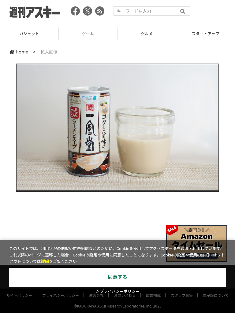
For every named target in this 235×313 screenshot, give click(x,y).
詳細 (45, 261)
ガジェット (29, 33)
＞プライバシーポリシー (118, 291)
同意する (117, 277)
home (22, 52)
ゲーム (88, 33)
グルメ (147, 33)
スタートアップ (205, 33)
